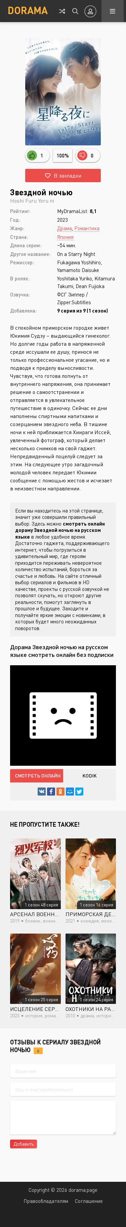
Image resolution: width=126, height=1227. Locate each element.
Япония (65, 237)
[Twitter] (79, 792)
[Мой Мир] (70, 792)
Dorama (28, 10)
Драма (64, 228)
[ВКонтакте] (42, 792)
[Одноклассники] (60, 792)
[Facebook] (51, 792)
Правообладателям (46, 1201)
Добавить (23, 1144)
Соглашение (89, 1201)
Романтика (86, 228)
